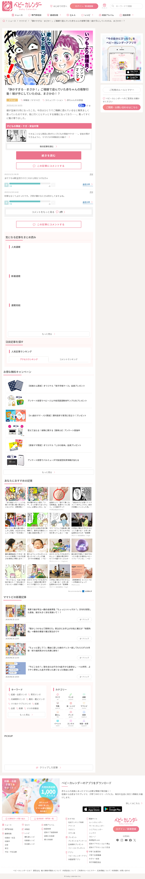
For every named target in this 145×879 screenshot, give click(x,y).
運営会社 (36, 870)
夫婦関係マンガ (18, 699)
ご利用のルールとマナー (121, 89)
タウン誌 (71, 833)
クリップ (85, 619)
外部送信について (69, 870)
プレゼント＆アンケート (76, 841)
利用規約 (115, 870)
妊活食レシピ (29, 844)
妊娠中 (7, 841)
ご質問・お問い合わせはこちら (122, 107)
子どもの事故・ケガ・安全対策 (23, 126)
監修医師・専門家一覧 (45, 818)
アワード (71, 826)
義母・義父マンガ (37, 699)
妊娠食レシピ (29, 840)
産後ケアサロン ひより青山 (97, 843)
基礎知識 (54, 15)
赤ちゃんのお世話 (75, 100)
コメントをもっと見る (47, 212)
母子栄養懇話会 (95, 862)
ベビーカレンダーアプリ (76, 856)
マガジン (71, 829)
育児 (6, 848)
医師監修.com (94, 840)
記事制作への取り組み (16, 818)
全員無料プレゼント (76, 844)
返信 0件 (87, 184)
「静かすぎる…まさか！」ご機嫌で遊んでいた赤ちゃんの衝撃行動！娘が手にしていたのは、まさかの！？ (77, 20)
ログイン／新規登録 (84, 6)
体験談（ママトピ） (32, 100)
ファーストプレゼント (76, 848)
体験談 (27, 829)
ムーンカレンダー (96, 822)
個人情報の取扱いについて (51, 870)
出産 (13, 708)
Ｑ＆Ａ (73, 15)
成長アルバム (108, 15)
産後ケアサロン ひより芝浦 (97, 847)
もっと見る (47, 333)
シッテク (92, 833)
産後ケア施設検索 (51, 832)
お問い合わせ (125, 870)
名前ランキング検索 (76, 822)
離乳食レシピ (29, 837)
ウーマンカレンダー (96, 826)
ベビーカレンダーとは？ (22, 870)
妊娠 (37, 703)
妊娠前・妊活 (10, 837)
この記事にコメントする (51, 165)
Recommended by (75, 591)
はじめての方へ (60, 6)
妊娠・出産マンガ (19, 694)
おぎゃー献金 (94, 858)
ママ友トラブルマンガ (21, 703)
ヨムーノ (92, 836)
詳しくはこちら (133, 803)
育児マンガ (36, 694)
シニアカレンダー (96, 829)
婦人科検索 (48, 839)
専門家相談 (36, 15)
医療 (21, 708)
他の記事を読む (47, 146)
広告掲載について (104, 870)
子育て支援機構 (95, 855)
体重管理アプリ (74, 859)
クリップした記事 (49, 767)
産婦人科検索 (49, 836)
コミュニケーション (54, 100)
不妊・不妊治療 (11, 852)
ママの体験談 (33, 708)
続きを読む (49, 155)
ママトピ (23, 20)
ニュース (19, 15)
